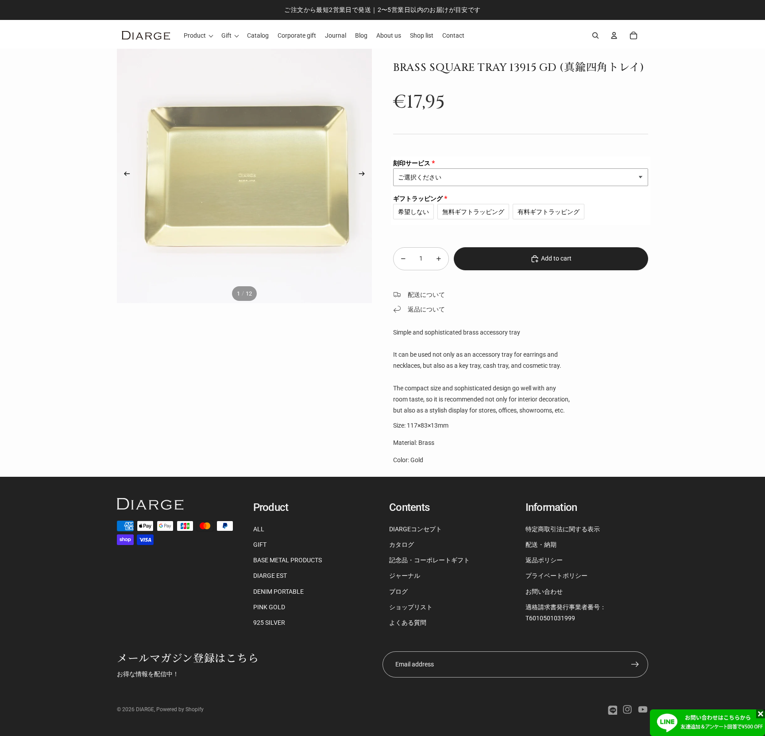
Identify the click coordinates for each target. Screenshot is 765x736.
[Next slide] (364, 175)
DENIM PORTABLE (278, 591)
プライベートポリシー (556, 575)
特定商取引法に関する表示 (562, 529)
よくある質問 (407, 622)
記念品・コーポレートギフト (429, 560)
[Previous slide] (124, 175)
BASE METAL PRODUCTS (287, 560)
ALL (258, 529)
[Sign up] (635, 664)
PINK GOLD (269, 607)
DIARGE (145, 709)
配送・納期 (540, 544)
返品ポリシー (544, 560)
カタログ (401, 544)
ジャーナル (404, 575)
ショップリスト (411, 607)
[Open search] (595, 35)
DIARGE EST (270, 575)
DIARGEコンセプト (415, 529)
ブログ (398, 591)
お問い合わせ (544, 591)
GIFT (260, 544)
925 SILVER (269, 622)
